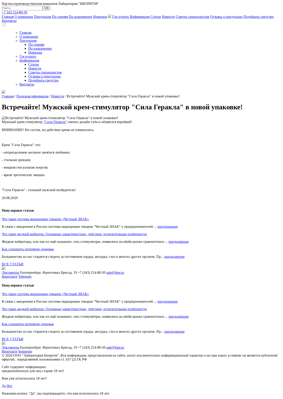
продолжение (167, 226)
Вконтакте (9, 276)
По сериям (60, 17)
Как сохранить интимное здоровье (28, 249)
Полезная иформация (32, 96)
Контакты (9, 21)
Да (4, 386)
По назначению (80, 17)
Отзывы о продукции (226, 17)
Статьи (155, 17)
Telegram (24, 276)
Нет (9, 386)
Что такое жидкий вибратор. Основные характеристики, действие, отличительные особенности (74, 234)
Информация (139, 17)
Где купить (120, 17)
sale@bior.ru (115, 272)
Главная (8, 17)
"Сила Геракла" (55, 122)
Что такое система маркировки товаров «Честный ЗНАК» (45, 219)
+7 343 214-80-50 (14, 12)
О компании (24, 17)
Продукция (42, 17)
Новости (168, 17)
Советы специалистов (192, 17)
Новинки (100, 17)
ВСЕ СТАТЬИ (12, 264)
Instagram (25, 351)
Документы (10, 272)
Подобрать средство (258, 17)
